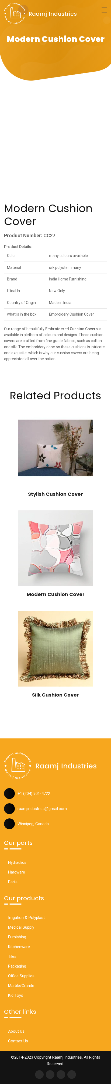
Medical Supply (21, 927)
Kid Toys (15, 995)
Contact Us (18, 1041)
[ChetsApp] (40, 13)
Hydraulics (17, 862)
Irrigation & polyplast (26, 917)
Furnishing (17, 937)
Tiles (12, 956)
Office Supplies (21, 975)
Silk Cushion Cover (55, 694)
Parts (13, 881)
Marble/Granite (21, 985)
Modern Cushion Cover (56, 594)
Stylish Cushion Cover (55, 494)
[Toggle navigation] (104, 10)
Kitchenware (19, 946)
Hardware (16, 872)
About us (16, 1031)
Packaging (17, 966)
